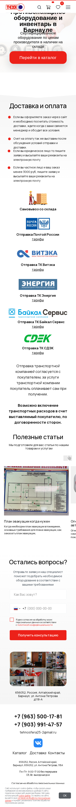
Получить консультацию (38, 635)
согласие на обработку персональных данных (27, 799)
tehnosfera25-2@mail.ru (38, 732)
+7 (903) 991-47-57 (38, 724)
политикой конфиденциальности (35, 624)
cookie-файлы (24, 795)
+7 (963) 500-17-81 (38, 716)
